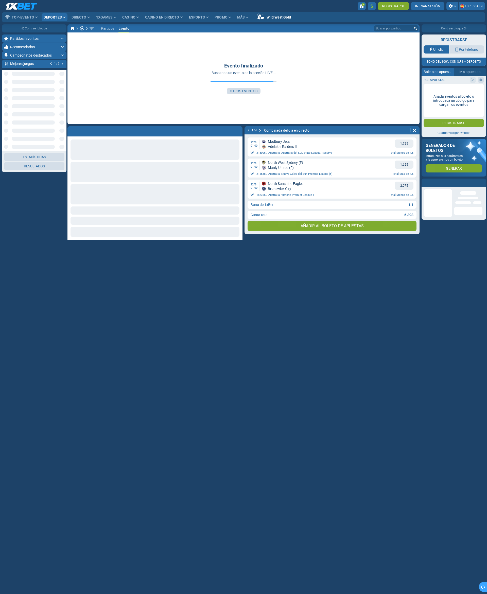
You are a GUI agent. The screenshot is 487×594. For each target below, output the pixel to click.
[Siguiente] (62, 64)
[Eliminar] (414, 130)
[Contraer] (62, 140)
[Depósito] (372, 6)
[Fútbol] (82, 28)
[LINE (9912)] (72, 28)
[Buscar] (415, 28)
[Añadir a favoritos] (61, 71)
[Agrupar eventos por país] (62, 123)
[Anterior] (51, 64)
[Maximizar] (62, 38)
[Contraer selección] (56, 123)
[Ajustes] (452, 6)
